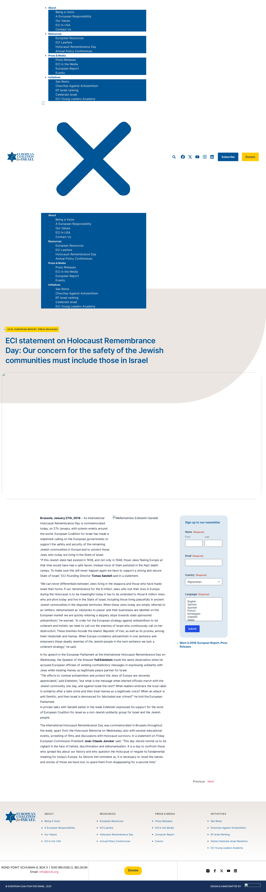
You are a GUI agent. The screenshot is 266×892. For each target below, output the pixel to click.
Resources (55, 33)
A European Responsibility (73, 16)
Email (194, 555)
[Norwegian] (203, 613)
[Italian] (203, 619)
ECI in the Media (67, 64)
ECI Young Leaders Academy (75, 99)
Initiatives (54, 77)
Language (197, 594)
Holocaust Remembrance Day (76, 47)
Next (211, 781)
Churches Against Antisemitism (77, 86)
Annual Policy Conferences (74, 51)
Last (207, 536)
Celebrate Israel (66, 94)
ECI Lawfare (64, 42)
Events (60, 73)
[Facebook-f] (214, 870)
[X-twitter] (190, 157)
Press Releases (66, 60)
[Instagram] (204, 157)
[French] (203, 610)
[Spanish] (203, 607)
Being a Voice (65, 12)
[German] (203, 604)
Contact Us (63, 29)
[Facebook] (183, 157)
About (52, 7)
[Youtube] (197, 157)
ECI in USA (63, 25)
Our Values (63, 20)
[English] (203, 601)
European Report (67, 68)
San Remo (62, 81)
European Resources (70, 38)
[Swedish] (203, 616)
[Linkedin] (212, 157)
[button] (93, 157)
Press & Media (57, 55)
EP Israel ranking (67, 90)
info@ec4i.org (48, 872)
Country (196, 574)
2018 (10, 329)
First (187, 536)
